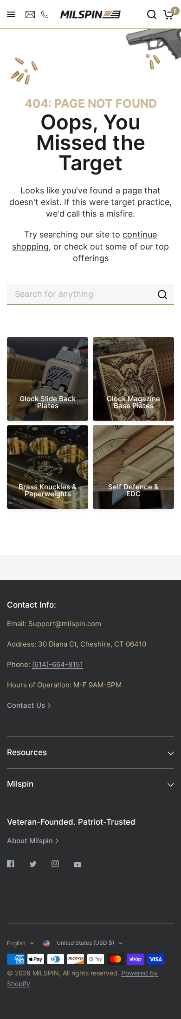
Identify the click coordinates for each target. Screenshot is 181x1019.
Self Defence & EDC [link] (133, 490)
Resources (27, 752)
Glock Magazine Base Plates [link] (133, 402)
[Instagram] (62, 863)
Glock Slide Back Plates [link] (47, 402)
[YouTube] (84, 864)
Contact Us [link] (26, 705)
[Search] (152, 14)
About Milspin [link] (30, 840)
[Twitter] (39, 864)
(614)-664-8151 (57, 664)
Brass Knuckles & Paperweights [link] (48, 490)
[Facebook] (17, 863)
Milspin (20, 783)
